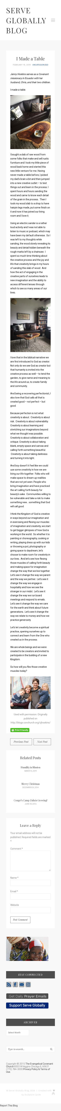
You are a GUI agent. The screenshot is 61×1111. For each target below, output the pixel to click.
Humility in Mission (30, 767)
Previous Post (21, 741)
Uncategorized (40, 65)
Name (14, 877)
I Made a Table (30, 59)
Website (14, 905)
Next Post (42, 741)
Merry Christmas (31, 783)
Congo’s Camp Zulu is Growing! (30, 800)
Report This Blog (9, 1105)
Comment (16, 848)
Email (14, 891)
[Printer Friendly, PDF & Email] (19, 730)
